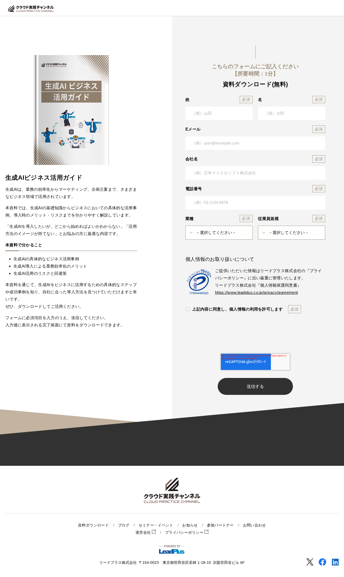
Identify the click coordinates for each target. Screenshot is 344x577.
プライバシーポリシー (185, 533)
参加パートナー (220, 525)
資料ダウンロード (93, 525)
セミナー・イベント (156, 525)
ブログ (124, 525)
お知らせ (190, 525)
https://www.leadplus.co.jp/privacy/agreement (256, 292)
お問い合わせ (254, 525)
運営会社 (143, 533)
